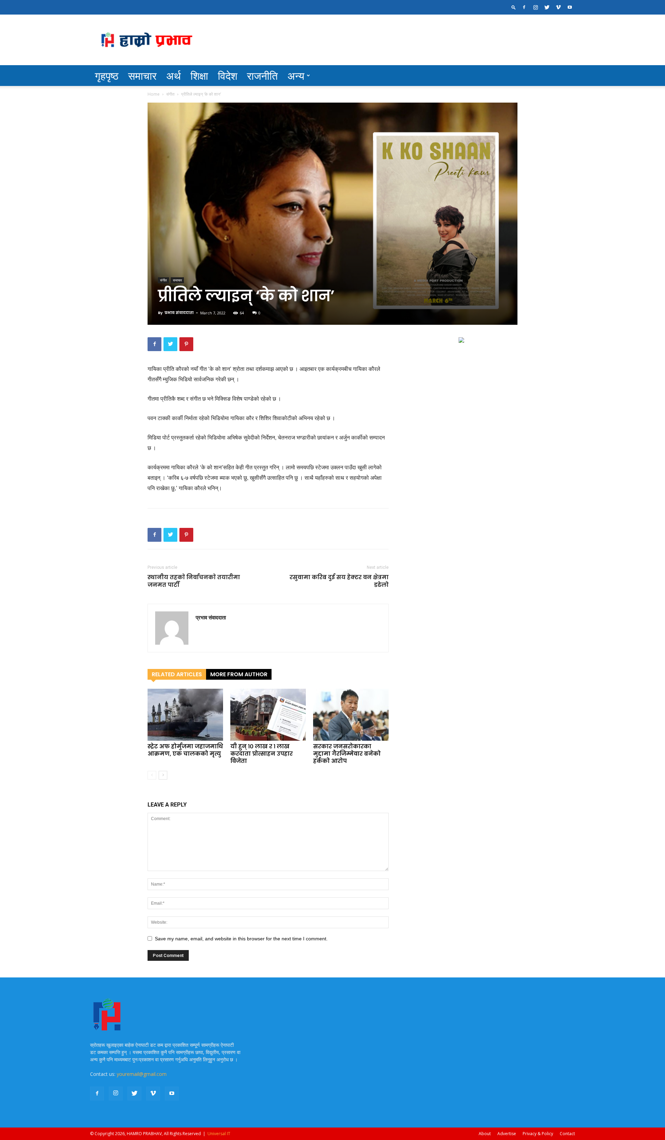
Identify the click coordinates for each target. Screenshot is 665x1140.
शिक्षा (199, 75)
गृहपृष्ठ (106, 75)
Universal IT (218, 1134)
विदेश (227, 75)
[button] (513, 7)
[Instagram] (535, 7)
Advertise (506, 1134)
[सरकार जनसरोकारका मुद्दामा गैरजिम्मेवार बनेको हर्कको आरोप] (351, 715)
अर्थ (173, 75)
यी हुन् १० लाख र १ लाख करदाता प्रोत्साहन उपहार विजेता (261, 753)
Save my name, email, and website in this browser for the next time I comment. (241, 938)
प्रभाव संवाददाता (179, 312)
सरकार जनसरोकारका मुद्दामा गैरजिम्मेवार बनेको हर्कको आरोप (347, 753)
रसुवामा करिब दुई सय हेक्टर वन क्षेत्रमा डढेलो (339, 581)
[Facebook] (524, 7)
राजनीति (262, 75)
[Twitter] (547, 7)
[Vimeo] (558, 7)
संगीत (170, 94)
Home (154, 94)
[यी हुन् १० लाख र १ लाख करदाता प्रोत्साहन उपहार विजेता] (268, 715)
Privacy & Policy (538, 1134)
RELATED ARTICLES (177, 674)
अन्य (295, 75)
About (485, 1134)
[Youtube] (570, 7)
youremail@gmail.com (142, 1074)
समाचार (142, 75)
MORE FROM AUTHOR (238, 674)
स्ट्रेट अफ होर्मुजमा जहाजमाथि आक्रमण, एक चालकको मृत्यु (185, 750)
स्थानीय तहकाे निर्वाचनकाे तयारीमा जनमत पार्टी (194, 581)
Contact (567, 1134)
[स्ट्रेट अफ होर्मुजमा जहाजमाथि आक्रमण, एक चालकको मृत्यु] (185, 715)
